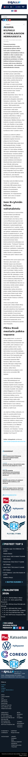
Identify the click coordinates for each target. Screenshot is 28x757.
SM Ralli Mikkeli (4, 714)
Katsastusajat (4, 703)
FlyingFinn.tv (5, 731)
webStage (18, 753)
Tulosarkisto (19, 726)
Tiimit (2, 698)
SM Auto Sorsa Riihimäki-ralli (7, 717)
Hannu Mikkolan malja (6, 707)
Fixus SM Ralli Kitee (5, 722)
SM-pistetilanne (20, 723)
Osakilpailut (4, 712)
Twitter (2, 686)
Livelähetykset (4, 732)
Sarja (3, 695)
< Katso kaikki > (14, 582)
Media (18, 712)
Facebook (3, 684)
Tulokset (19, 721)
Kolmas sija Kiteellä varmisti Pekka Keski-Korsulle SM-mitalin (13, 482)
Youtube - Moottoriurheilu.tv (7, 690)
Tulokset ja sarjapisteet (16, 741)
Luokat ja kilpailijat (5, 696)
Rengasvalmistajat (15, 732)
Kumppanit (14, 731)
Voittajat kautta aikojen (6, 708)
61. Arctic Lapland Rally (6, 716)
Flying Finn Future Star (6, 705)
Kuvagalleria (19, 717)
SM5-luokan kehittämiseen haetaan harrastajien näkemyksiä (12, 458)
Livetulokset (19, 725)
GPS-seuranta (4, 701)
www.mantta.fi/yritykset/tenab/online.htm (15, 441)
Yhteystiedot (5, 736)
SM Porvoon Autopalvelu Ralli (8, 724)
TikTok (2, 691)
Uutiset (18, 716)
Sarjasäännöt (4, 700)
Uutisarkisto (10, 495)
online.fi (25, 755)
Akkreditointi (20, 714)
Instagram (3, 688)
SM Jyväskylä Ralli (5, 721)
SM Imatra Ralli (4, 719)
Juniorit (13, 736)
